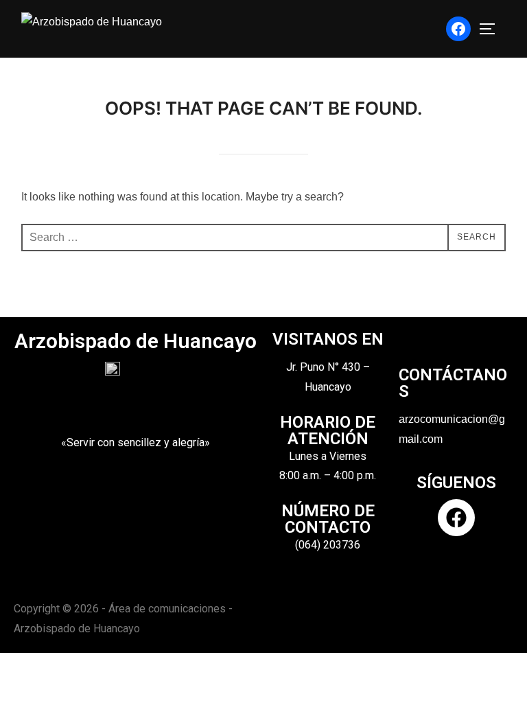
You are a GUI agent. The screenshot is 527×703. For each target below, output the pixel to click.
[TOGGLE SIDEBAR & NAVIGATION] (492, 29)
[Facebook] (458, 28)
